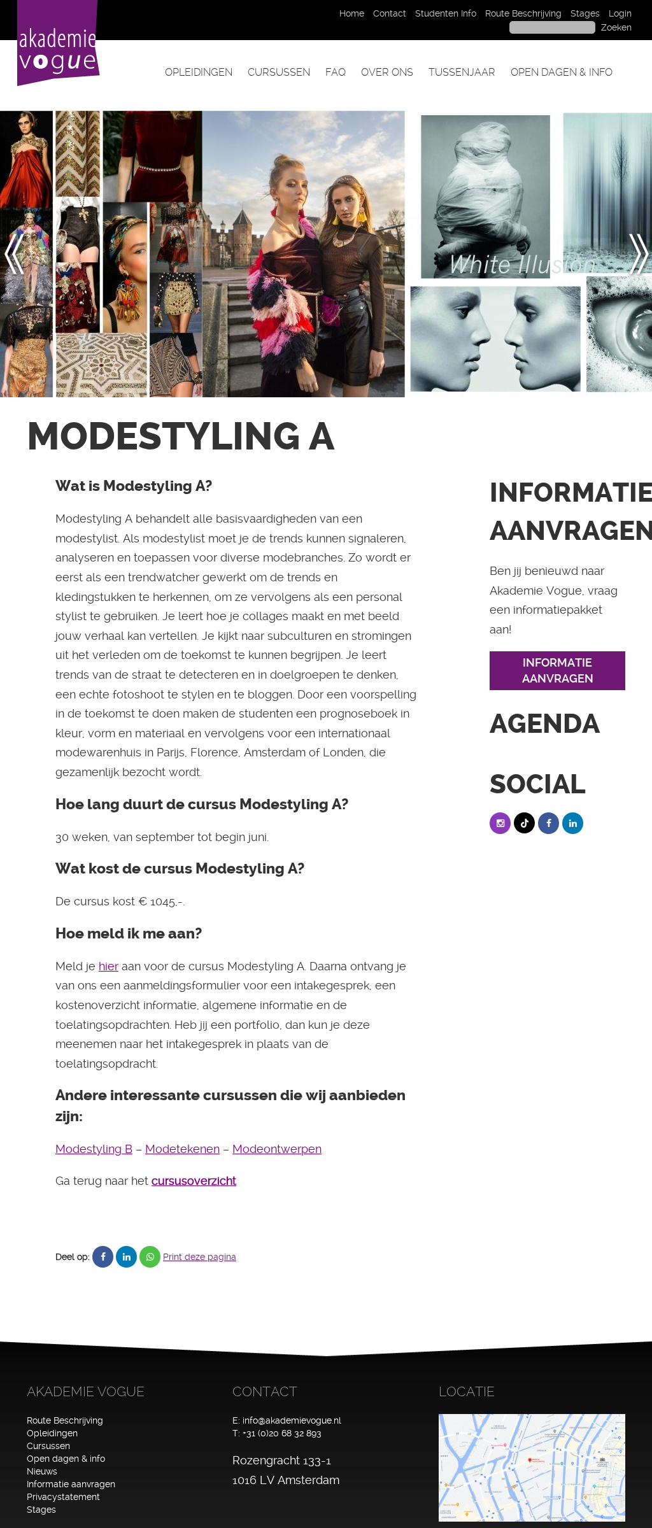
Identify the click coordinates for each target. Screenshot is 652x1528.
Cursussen (279, 72)
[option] (101, 254)
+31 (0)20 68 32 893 (282, 1433)
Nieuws (42, 1471)
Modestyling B (93, 1149)
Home (351, 13)
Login (620, 13)
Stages (585, 13)
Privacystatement (63, 1497)
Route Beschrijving (523, 13)
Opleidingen (198, 72)
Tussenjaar (462, 72)
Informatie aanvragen (71, 1484)
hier (108, 966)
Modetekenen (182, 1149)
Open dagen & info (562, 72)
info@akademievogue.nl (292, 1420)
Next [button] (638, 254)
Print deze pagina (199, 1257)
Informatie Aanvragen (557, 671)
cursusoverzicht (194, 1180)
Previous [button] (21, 254)
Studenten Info (445, 13)
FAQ (335, 72)
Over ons (387, 72)
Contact (389, 13)
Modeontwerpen (277, 1149)
